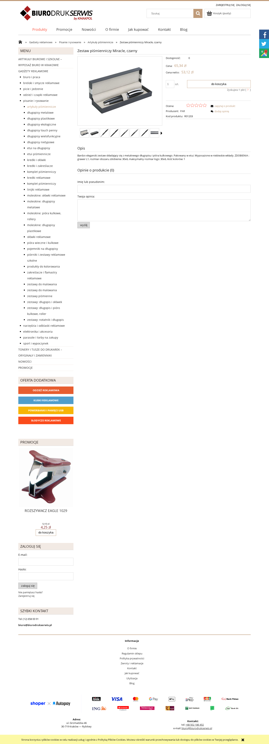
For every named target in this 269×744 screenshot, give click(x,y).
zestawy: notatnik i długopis (45, 320)
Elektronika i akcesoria (38, 331)
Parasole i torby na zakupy (40, 337)
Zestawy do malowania (42, 284)
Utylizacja (131, 678)
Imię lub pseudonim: (91, 182)
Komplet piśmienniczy (41, 172)
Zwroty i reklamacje (132, 663)
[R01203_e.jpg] (134, 132)
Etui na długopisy (38, 148)
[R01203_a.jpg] (94, 132)
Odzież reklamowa (46, 390)
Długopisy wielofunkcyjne (43, 136)
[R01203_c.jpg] (114, 132)
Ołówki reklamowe (39, 237)
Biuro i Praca (31, 77)
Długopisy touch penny (42, 130)
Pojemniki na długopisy (42, 249)
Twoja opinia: (86, 196)
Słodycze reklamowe (46, 420)
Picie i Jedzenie (33, 89)
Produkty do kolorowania (43, 266)
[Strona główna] (56, 15)
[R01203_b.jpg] (104, 132)
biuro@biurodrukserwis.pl (197, 728)
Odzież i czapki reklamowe (40, 95)
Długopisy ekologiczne (41, 124)
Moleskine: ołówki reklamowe (46, 195)
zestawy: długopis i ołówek (44, 302)
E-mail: (22, 555)
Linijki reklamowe (38, 189)
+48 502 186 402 (195, 724)
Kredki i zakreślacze (40, 166)
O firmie (132, 648)
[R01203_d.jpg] (124, 132)
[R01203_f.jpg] (144, 132)
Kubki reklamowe (45, 400)
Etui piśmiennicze (39, 154)
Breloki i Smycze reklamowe (41, 83)
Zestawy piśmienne (39, 296)
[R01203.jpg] (84, 132)
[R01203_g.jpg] (154, 132)
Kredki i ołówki (36, 160)
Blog (131, 683)
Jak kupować (132, 673)
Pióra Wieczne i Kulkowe (42, 243)
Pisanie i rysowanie (36, 101)
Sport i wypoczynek (35, 343)
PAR (182, 111)
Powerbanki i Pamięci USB (46, 410)
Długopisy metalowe (40, 112)
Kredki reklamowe (38, 178)
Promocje (25, 368)
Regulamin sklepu (132, 653)
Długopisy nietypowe (40, 142)
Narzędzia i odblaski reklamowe (44, 326)
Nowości (25, 361)
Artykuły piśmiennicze (41, 107)
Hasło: (22, 569)
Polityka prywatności (132, 658)
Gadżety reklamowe (33, 71)
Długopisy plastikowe (41, 118)
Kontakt (132, 668)
